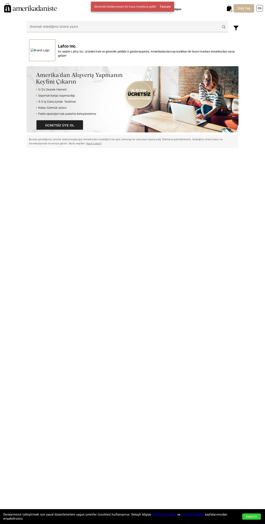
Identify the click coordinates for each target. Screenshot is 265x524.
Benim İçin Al (141, 9)
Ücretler (103, 9)
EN (259, 8)
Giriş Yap (244, 8)
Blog (156, 9)
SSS (165, 9)
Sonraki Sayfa (215, 163)
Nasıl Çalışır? (120, 9)
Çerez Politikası (192, 514)
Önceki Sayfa (50, 163)
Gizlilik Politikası (164, 514)
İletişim (176, 9)
